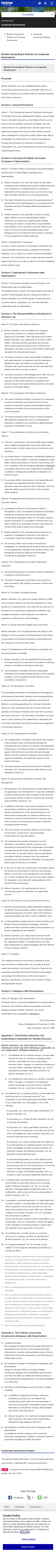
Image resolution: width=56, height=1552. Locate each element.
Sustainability (19, 1507)
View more (24, 1532)
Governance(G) (35, 1507)
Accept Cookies (28, 1547)
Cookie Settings (28, 1539)
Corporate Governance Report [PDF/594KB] (29, 1469)
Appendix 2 (35, 1014)
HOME (6, 1507)
